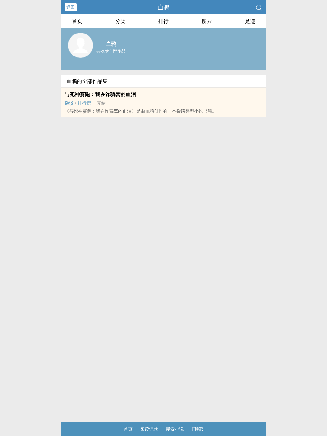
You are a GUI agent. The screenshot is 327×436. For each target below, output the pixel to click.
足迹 (250, 21)
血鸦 (163, 7)
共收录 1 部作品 (110, 51)
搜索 (207, 21)
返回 (70, 7)
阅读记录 (149, 429)
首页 (77, 21)
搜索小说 (175, 429)
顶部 (198, 429)
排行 (163, 21)
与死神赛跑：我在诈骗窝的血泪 (100, 94)
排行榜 (84, 103)
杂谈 (69, 103)
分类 (120, 21)
